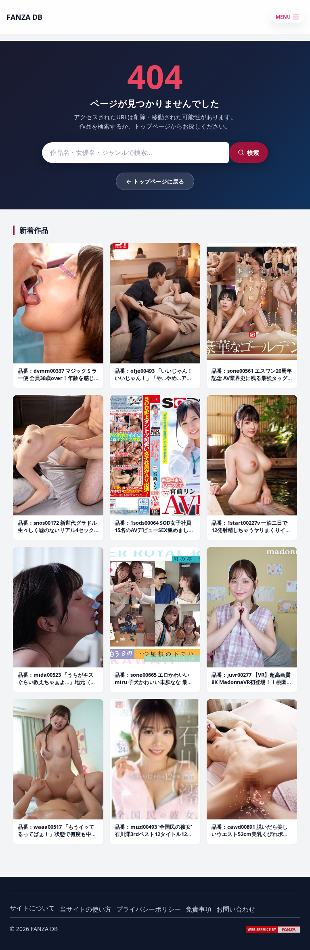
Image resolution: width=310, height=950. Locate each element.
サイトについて (32, 908)
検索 (253, 152)
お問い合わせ (235, 909)
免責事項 (199, 909)
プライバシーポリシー (148, 909)
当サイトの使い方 (85, 909)
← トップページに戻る (155, 181)
